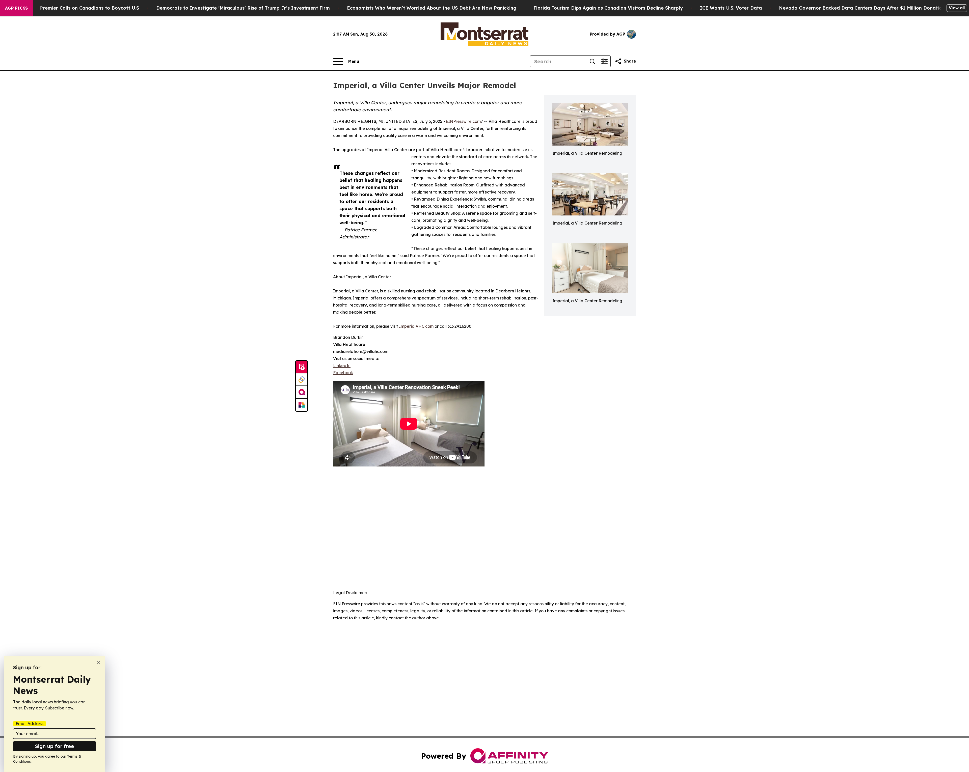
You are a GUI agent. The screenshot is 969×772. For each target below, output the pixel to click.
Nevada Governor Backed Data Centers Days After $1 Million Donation (862, 8)
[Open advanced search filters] (604, 61)
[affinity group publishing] (301, 392)
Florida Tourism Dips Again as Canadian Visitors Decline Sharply (608, 8)
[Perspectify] (301, 379)
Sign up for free (54, 746)
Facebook (343, 372)
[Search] (592, 61)
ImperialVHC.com (416, 326)
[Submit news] (301, 367)
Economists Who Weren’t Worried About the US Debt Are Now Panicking (431, 8)
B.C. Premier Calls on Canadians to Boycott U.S (84, 8)
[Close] (98, 662)
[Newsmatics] (301, 405)
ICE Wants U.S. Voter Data (731, 8)
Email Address (29, 723)
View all (957, 7)
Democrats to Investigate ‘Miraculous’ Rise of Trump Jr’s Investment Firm (243, 8)
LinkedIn (342, 365)
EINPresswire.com (463, 121)
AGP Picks (16, 8)
